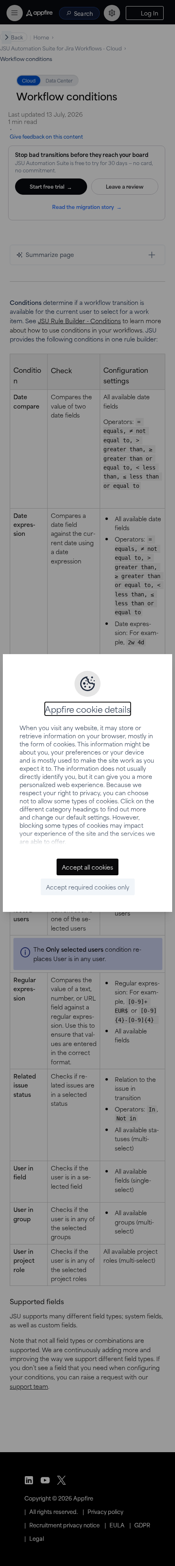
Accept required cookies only (87, 887)
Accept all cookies (87, 867)
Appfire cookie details (88, 709)
